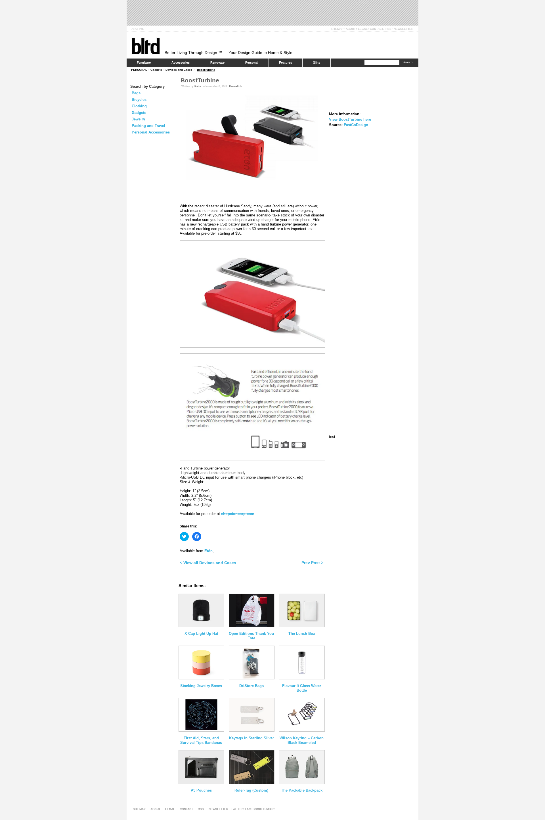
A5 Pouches (201, 790)
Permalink (235, 86)
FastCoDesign (356, 125)
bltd (145, 46)
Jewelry (138, 119)
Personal (251, 62)
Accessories (180, 62)
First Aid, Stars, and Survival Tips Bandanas (201, 740)
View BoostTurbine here (350, 119)
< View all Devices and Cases (208, 562)
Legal (363, 28)
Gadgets (156, 69)
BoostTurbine (206, 69)
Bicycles (139, 99)
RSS (388, 28)
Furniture (144, 62)
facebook (253, 809)
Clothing (139, 106)
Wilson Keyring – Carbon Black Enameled (302, 740)
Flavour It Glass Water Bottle (301, 688)
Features (285, 62)
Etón (208, 551)
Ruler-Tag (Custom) (251, 790)
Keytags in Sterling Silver (251, 738)
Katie (197, 86)
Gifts (316, 62)
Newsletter (403, 28)
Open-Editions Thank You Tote (251, 635)
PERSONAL (139, 69)
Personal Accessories (151, 132)
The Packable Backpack (301, 790)
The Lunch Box (301, 633)
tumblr (268, 809)
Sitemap (337, 28)
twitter (237, 809)
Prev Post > (312, 562)
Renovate (217, 62)
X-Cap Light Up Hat (201, 633)
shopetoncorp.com (237, 514)
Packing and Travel (148, 126)
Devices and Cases (178, 69)
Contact (376, 28)
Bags (136, 93)
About (351, 28)
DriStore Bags (251, 686)
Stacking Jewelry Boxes (201, 686)
